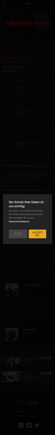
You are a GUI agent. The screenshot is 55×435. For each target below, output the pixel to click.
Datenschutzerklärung (19, 221)
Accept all (37, 233)
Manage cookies (18, 234)
